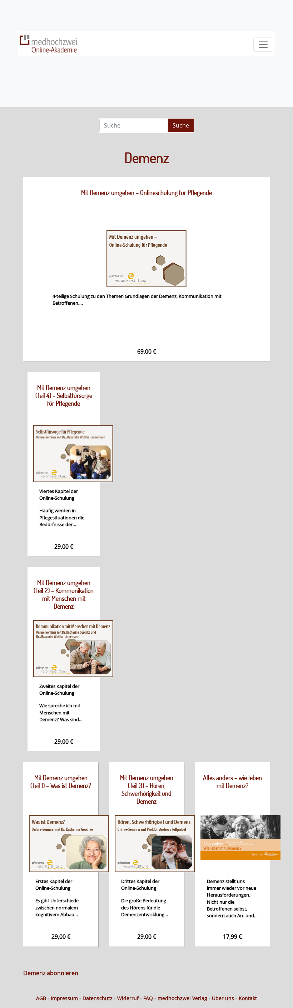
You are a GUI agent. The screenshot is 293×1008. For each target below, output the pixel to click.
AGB (41, 998)
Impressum (64, 998)
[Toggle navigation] (263, 45)
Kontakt (248, 998)
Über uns (223, 998)
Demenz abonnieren (50, 973)
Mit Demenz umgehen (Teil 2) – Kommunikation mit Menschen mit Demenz (64, 594)
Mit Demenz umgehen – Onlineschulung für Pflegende (146, 192)
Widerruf (128, 998)
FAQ (148, 998)
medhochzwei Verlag (182, 998)
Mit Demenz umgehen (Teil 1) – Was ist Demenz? (60, 781)
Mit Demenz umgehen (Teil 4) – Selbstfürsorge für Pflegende (63, 395)
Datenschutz (98, 998)
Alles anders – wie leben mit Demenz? (232, 781)
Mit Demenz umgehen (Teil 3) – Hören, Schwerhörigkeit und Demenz (146, 789)
